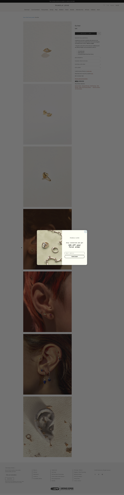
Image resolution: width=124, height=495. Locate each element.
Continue (74, 256)
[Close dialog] (86, 232)
